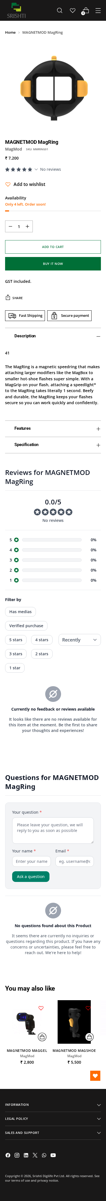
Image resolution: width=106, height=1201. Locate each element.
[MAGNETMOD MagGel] (27, 1022)
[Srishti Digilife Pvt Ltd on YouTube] (53, 1155)
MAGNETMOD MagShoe (74, 1050)
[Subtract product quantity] (10, 226)
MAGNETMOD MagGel (27, 1050)
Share (17, 298)
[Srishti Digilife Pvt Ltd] (16, 10)
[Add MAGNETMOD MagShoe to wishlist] (88, 1008)
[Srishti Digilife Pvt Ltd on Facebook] (8, 1155)
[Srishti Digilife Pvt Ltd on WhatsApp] (44, 1155)
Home (10, 32)
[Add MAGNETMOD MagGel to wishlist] (41, 1008)
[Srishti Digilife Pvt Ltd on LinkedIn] (26, 1155)
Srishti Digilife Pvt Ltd (48, 1176)
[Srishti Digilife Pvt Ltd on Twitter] (35, 1155)
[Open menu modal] (98, 10)
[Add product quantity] (27, 226)
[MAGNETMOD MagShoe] (74, 1022)
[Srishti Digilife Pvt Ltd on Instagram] (17, 1155)
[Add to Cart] (42, 1037)
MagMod (13, 149)
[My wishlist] (72, 10)
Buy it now (53, 263)
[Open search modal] (59, 10)
